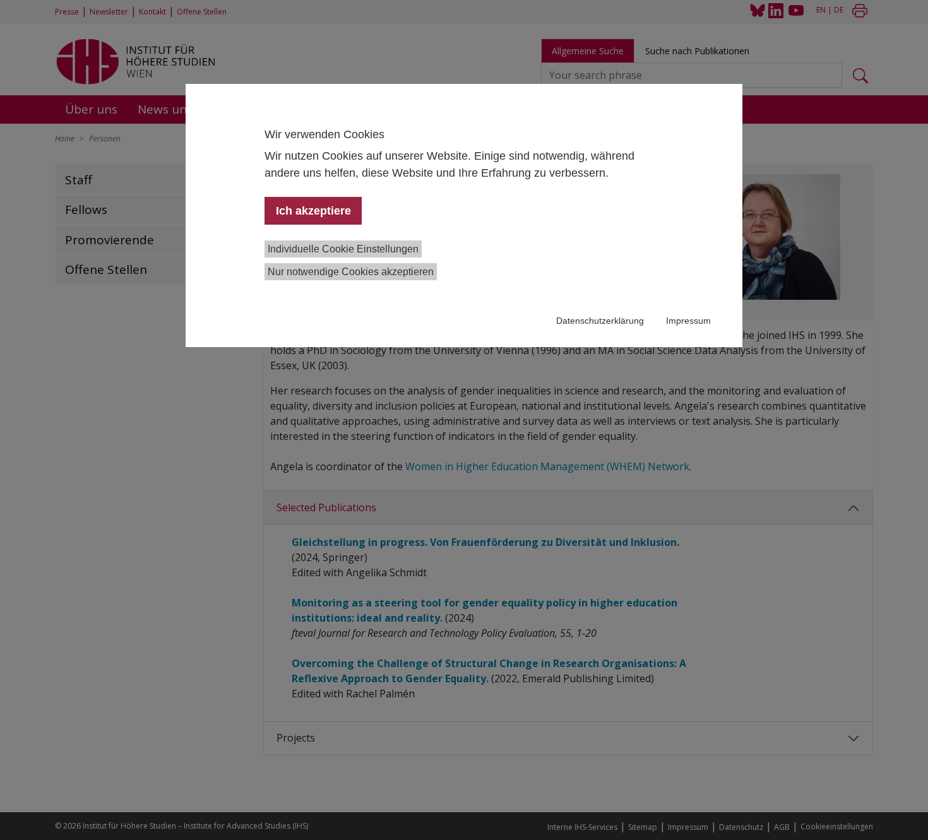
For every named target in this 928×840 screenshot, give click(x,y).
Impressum (688, 321)
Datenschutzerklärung (600, 321)
